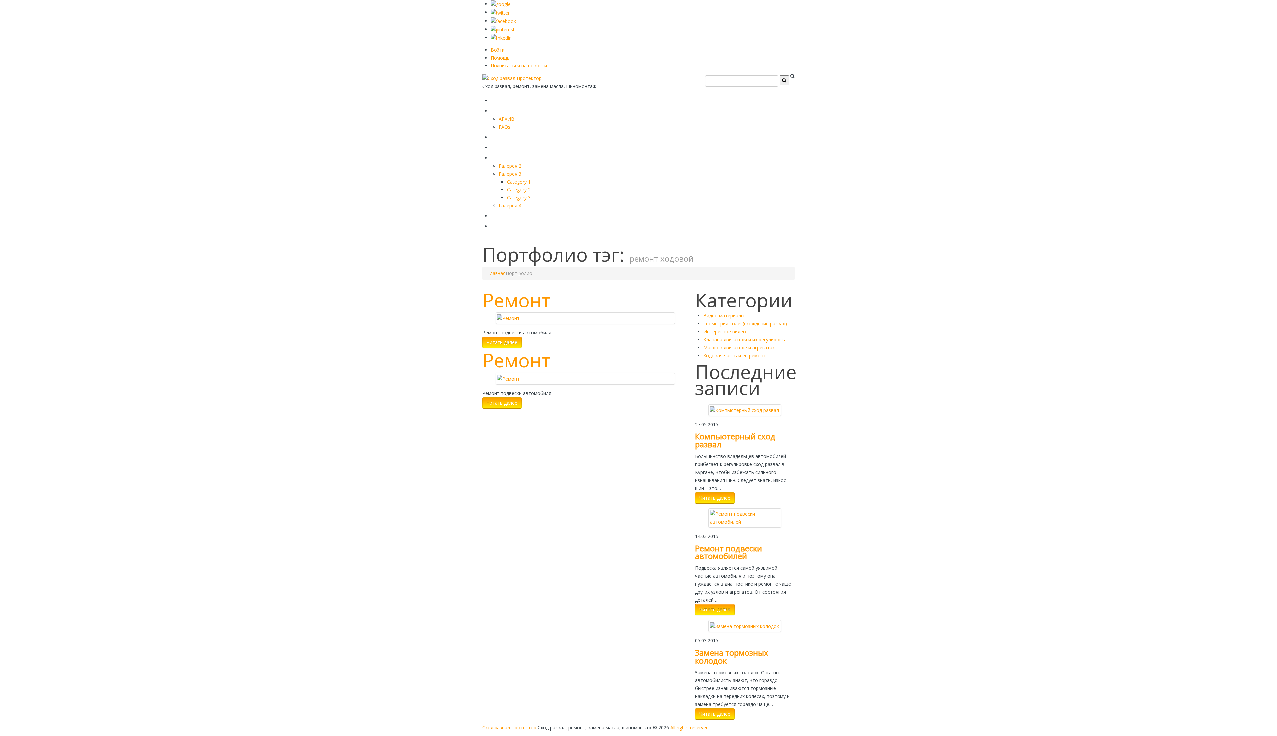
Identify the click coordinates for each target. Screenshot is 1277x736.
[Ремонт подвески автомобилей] (745, 517)
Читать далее (502, 342)
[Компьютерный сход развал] (744, 410)
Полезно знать (519, 156)
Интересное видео (724, 331)
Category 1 (519, 182)
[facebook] (503, 21)
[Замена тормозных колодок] (744, 625)
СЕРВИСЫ (509, 135)
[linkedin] (501, 37)
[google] (501, 4)
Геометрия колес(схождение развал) (745, 323)
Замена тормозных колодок (731, 656)
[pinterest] (503, 29)
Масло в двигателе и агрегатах (739, 347)
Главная (506, 99)
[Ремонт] (508, 318)
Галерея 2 (510, 166)
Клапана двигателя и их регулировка (745, 339)
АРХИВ (506, 119)
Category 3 (519, 197)
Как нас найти (517, 214)
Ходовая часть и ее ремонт (734, 355)
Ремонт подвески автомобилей (728, 552)
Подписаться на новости (519, 65)
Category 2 (519, 189)
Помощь (500, 58)
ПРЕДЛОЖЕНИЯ (520, 109)
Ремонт (516, 300)
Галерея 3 (510, 174)
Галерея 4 (510, 205)
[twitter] (500, 12)
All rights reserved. (690, 727)
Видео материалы (723, 315)
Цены (501, 146)
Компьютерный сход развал (735, 440)
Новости (507, 224)
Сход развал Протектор (509, 727)
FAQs (504, 127)
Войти (498, 50)
